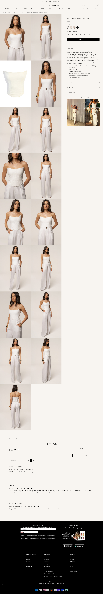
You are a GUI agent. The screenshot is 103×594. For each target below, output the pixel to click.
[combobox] (38, 460)
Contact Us (28, 561)
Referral (71, 564)
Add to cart (83, 39)
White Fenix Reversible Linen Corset (36, 12)
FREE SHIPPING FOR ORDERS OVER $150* (51, 1)
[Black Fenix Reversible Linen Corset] (77, 27)
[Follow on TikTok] (82, 528)
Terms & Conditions (48, 569)
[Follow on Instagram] (69, 528)
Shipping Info (47, 564)
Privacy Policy (47, 566)
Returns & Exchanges (48, 571)
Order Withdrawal (29, 569)
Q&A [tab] (17, 439)
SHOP (17, 8)
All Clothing (20, 12)
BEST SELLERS (52, 8)
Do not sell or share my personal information (53, 576)
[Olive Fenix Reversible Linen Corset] (74, 27)
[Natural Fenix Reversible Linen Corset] (71, 27)
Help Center (46, 556)
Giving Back (46, 559)
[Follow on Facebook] (65, 528)
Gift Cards (72, 561)
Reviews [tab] (11, 439)
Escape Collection (27, 8)
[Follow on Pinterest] (73, 528)
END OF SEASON (41, 8)
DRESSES (61, 8)
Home (5, 12)
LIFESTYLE (95, 8)
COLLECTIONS (80, 8)
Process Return (29, 566)
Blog (71, 556)
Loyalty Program (73, 571)
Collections (11, 12)
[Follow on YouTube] (78, 528)
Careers (71, 566)
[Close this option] (3, 585)
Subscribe (47, 532)
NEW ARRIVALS (8, 8)
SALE (88, 8)
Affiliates (72, 559)
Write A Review (83, 455)
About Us (72, 569)
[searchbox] (18, 460)
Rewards (27, 556)
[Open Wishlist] (91, 5)
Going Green (46, 561)
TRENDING (70, 8)
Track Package (29, 564)
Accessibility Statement (49, 573)
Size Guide (97, 31)
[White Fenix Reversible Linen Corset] (68, 27)
